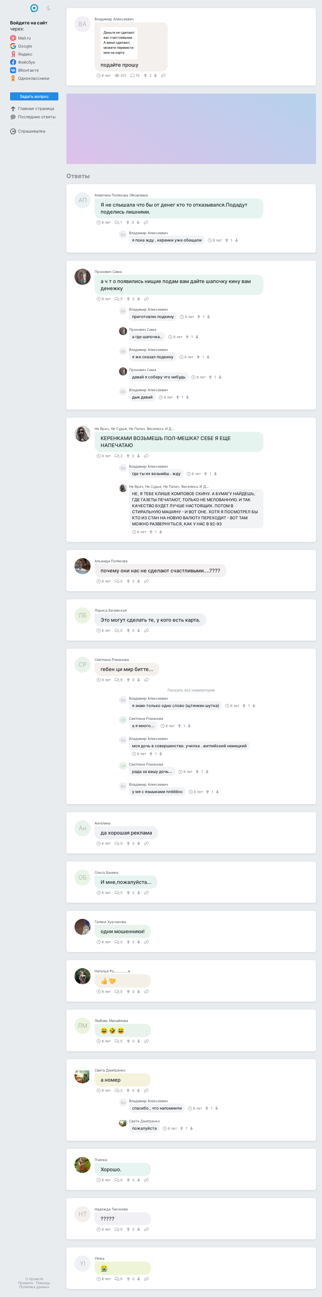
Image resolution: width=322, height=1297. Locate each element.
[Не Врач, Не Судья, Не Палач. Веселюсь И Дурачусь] (84, 434)
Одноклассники (33, 78)
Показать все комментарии (191, 690)
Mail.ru (24, 38)
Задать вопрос (34, 96)
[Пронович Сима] (84, 277)
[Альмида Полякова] (84, 566)
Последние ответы (37, 116)
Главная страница (36, 108)
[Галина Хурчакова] (84, 927)
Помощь (43, 1283)
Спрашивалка (31, 131)
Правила (25, 1283)
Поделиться (163, 74)
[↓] (154, 75)
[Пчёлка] (84, 1165)
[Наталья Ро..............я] (84, 976)
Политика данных (34, 1287)
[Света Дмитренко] (84, 1075)
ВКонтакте (28, 70)
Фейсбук (26, 62)
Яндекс (25, 54)
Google (25, 46)
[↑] (146, 75)
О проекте (34, 1279)
